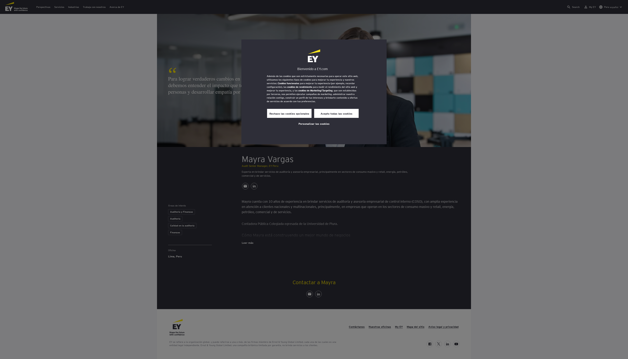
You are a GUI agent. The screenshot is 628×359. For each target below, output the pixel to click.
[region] (314, 91)
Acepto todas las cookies (336, 113)
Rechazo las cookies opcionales (289, 113)
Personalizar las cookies (314, 123)
